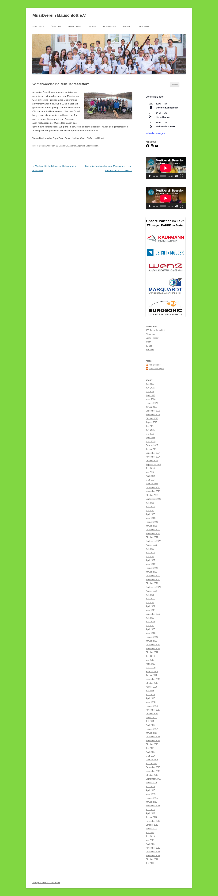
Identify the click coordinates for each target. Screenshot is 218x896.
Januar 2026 (151, 407)
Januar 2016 (151, 763)
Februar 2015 (152, 798)
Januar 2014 (151, 817)
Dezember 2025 (153, 411)
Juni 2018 (150, 694)
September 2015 (153, 779)
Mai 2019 (150, 660)
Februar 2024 (152, 483)
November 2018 (153, 679)
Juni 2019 (150, 656)
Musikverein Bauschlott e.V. (59, 15)
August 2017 (151, 717)
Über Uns (56, 27)
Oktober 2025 (152, 418)
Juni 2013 (150, 836)
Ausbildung (74, 27)
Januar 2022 (151, 572)
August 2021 (151, 591)
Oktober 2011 (152, 859)
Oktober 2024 (152, 460)
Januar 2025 (151, 449)
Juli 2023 (150, 503)
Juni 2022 (150, 552)
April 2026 (150, 395)
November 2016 (153, 740)
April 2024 (150, 476)
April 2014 (150, 813)
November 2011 (153, 855)
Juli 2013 (150, 832)
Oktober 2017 (152, 713)
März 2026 (150, 399)
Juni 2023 (150, 506)
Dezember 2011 (153, 851)
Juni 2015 (150, 786)
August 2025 (151, 422)
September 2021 (153, 587)
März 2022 (150, 564)
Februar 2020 (152, 637)
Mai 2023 (150, 510)
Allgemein (80, 146)
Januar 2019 (151, 675)
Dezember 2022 (153, 529)
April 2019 (150, 664)
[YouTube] (156, 147)
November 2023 (153, 491)
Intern (148, 342)
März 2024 (150, 480)
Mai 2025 (150, 434)
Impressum (144, 27)
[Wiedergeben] (149, 176)
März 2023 (150, 518)
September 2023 (153, 499)
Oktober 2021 (152, 583)
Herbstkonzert (163, 117)
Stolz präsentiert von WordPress (46, 882)
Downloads (109, 27)
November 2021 (153, 579)
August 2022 (151, 545)
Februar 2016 (152, 759)
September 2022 (153, 541)
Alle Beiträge (155, 365)
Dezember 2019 (153, 644)
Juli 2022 (150, 549)
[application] (166, 168)
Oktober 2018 (152, 683)
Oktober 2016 (152, 744)
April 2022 (150, 560)
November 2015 (153, 771)
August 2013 (151, 828)
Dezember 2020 (153, 614)
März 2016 (150, 756)
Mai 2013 (150, 840)
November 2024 (153, 457)
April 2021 (150, 606)
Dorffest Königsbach (167, 107)
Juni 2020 (150, 621)
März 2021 (150, 610)
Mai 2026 (150, 391)
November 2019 (153, 648)
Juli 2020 (150, 618)
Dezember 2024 (153, 453)
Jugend (149, 345)
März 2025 (150, 441)
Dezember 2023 (153, 487)
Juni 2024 (150, 468)
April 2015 (150, 790)
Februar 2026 (152, 403)
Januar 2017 (151, 733)
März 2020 (150, 633)
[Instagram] (152, 147)
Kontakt (127, 27)
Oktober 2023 (152, 495)
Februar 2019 (152, 671)
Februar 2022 (152, 568)
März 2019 (150, 667)
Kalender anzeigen (155, 133)
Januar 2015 (151, 802)
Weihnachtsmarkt (165, 126)
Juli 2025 (150, 426)
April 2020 (150, 629)
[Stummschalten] (176, 176)
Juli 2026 (150, 384)
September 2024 (153, 464)
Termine (92, 27)
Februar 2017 (152, 729)
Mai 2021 (150, 602)
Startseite (38, 27)
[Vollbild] (181, 176)
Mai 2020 (150, 625)
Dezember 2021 (153, 575)
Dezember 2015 (153, 767)
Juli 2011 (150, 863)
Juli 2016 (150, 748)
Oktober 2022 (152, 537)
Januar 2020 (151, 641)
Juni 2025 (150, 430)
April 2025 (150, 437)
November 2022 (153, 533)
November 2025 (153, 414)
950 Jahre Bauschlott (155, 330)
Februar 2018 (152, 706)
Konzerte (150, 349)
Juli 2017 (150, 721)
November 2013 (153, 821)
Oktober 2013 (152, 825)
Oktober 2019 (152, 652)
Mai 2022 (150, 556)
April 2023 (150, 514)
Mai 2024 (150, 472)
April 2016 (150, 752)
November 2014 (153, 805)
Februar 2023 (152, 522)
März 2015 (150, 794)
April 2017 (150, 725)
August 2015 (151, 782)
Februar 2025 (152, 445)
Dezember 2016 (153, 736)
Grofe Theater (152, 338)
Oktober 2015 (152, 775)
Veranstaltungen (156, 368)
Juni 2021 (150, 598)
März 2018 (150, 702)
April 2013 (150, 844)
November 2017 (153, 710)
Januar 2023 (151, 526)
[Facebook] (148, 147)
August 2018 (151, 687)
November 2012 (153, 848)
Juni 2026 (150, 388)
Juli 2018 (150, 690)
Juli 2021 (150, 595)
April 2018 (150, 698)
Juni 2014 (150, 809)
